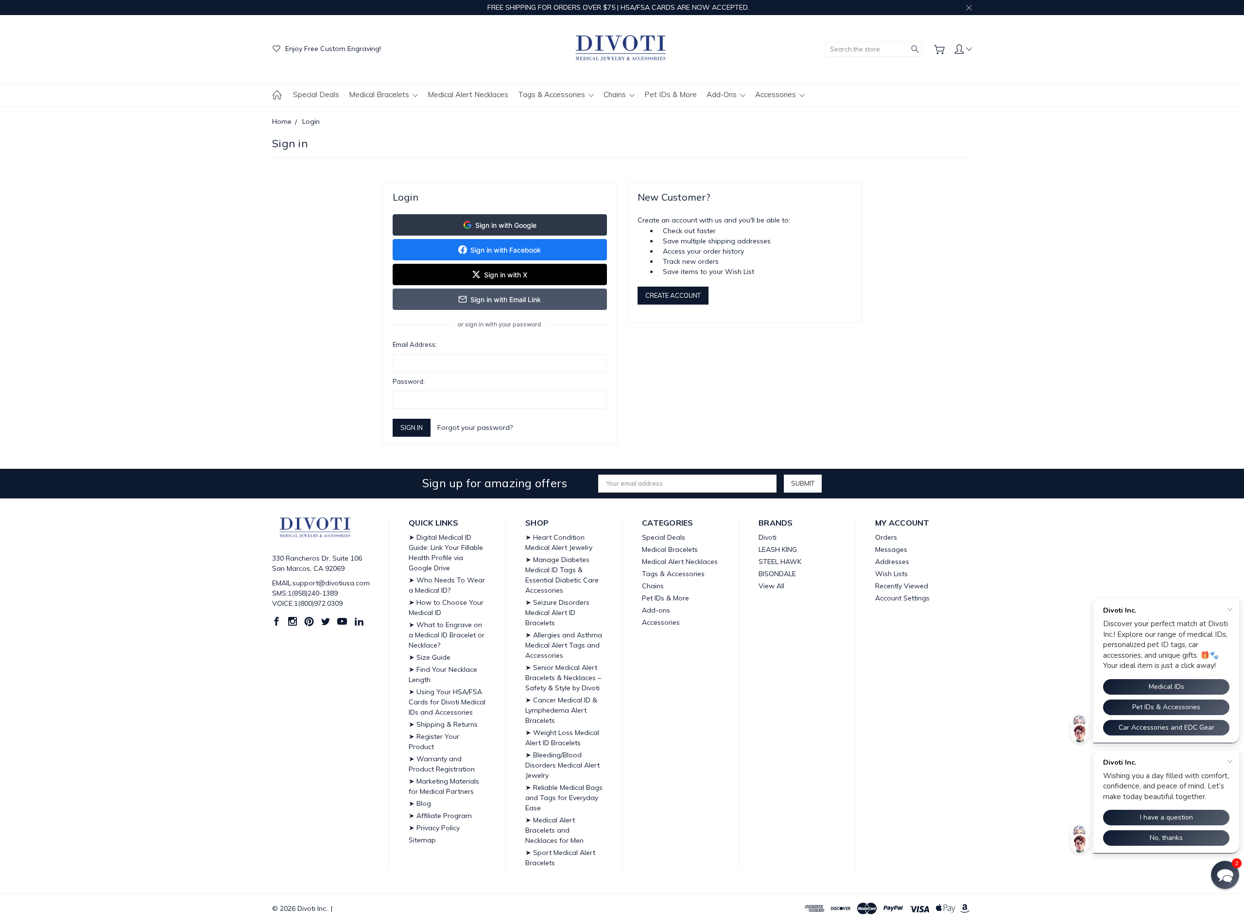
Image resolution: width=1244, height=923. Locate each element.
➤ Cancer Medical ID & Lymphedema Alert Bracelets (561, 710)
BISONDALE (777, 573)
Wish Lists (891, 573)
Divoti (768, 537)
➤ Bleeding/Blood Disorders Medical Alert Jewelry (562, 765)
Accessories (776, 94)
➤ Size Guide (429, 657)
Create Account (673, 295)
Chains (616, 94)
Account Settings (902, 598)
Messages (891, 549)
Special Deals (316, 94)
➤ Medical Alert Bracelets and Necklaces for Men (554, 830)
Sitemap (422, 840)
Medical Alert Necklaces (468, 94)
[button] (1225, 875)
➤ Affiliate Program (440, 815)
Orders (886, 537)
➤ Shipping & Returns (443, 724)
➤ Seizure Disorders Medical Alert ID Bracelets (557, 612)
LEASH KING (778, 549)
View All (771, 585)
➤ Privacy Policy (434, 827)
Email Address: (415, 344)
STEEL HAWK (780, 561)
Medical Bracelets (380, 94)
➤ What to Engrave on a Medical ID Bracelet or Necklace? (446, 635)
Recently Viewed (901, 585)
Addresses (892, 561)
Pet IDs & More (670, 94)
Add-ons (723, 94)
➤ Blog (420, 803)
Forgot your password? (475, 427)
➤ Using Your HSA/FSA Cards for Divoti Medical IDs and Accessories (447, 702)
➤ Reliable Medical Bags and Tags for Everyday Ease (564, 797)
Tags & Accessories (552, 94)
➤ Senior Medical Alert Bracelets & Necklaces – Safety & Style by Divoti (563, 677)
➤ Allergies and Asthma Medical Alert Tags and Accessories (563, 645)
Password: (409, 381)
